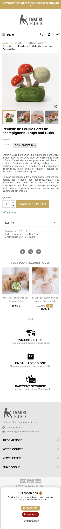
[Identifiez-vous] (49, 34)
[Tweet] (30, 251)
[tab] (30, 223)
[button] (4, 117)
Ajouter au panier (32, 204)
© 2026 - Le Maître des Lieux (30, 486)
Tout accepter (30, 508)
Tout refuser (30, 514)
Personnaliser (30, 521)
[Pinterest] (38, 251)
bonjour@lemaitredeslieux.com (23, 431)
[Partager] (22, 251)
